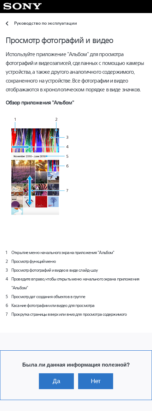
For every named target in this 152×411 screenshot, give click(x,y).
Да (56, 381)
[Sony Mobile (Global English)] (23, 6)
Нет (96, 381)
